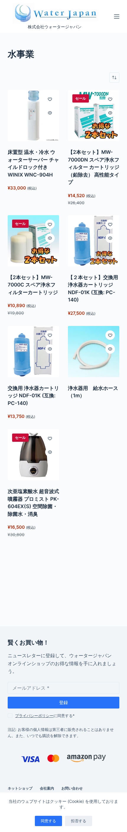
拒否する (78, 820)
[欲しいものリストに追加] (50, 99)
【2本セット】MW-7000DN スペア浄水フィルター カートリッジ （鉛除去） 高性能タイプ (93, 167)
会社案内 (47, 788)
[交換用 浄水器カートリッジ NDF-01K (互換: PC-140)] (33, 351)
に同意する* (45, 715)
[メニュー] (116, 16)
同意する (48, 820)
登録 (63, 702)
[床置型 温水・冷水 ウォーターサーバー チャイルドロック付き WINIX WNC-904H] (33, 115)
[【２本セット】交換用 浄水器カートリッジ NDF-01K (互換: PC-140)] (93, 240)
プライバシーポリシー (34, 715)
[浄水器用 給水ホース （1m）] (93, 351)
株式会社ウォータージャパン (55, 26)
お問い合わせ (72, 788)
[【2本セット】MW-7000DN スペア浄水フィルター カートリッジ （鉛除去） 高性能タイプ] (93, 115)
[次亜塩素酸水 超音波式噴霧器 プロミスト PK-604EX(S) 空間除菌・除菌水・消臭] (33, 454)
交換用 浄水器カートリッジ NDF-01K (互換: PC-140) (33, 395)
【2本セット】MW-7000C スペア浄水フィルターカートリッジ (33, 284)
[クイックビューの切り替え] (50, 113)
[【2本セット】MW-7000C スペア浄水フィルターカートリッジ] (33, 240)
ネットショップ (20, 788)
